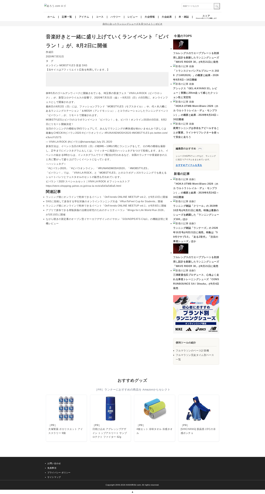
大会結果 (167, 16)
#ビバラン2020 (72, 133)
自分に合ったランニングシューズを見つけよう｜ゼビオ (133, 24)
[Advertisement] (107, 79)
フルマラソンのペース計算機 (192, 350)
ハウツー (116, 16)
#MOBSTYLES (140, 133)
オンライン (52, 65)
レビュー (133, 16)
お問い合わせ (54, 463)
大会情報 (150, 16)
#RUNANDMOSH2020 (118, 133)
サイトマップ (54, 477)
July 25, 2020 (104, 141)
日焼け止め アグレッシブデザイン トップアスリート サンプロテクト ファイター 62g (109, 433)
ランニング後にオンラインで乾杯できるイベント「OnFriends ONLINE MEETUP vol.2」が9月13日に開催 (107, 197)
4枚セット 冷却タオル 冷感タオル (154, 431)
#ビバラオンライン (93, 133)
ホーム (51, 16)
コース (100, 16)
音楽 (78, 65)
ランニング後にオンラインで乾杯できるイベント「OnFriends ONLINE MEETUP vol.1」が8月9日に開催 (106, 205)
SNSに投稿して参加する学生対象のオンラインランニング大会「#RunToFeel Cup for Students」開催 (104, 201)
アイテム (84, 16)
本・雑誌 (184, 16)
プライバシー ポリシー (59, 472)
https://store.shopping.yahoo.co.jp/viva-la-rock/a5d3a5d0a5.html (83, 186)
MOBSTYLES (67, 65)
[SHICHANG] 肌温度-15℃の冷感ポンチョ (198, 431)
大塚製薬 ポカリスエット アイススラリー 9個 (65, 431)
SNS (84, 65)
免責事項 (51, 468)
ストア (206, 17)
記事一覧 (67, 16)
